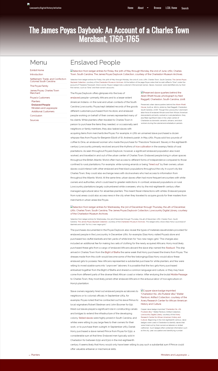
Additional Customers (43, 111)
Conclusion (36, 115)
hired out (154, 164)
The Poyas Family (39, 86)
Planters (36, 101)
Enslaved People (41, 104)
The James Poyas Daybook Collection (93, 222)
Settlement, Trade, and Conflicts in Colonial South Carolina (48, 80)
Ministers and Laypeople (44, 108)
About (143, 8)
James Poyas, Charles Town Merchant (44, 91)
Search (185, 8)
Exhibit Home (37, 70)
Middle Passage (179, 274)
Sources (34, 120)
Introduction (36, 74)
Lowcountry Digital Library (151, 314)
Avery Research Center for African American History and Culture (161, 317)
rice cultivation (143, 146)
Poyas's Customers (40, 97)
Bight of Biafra (112, 252)
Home (130, 8)
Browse (157, 8)
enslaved (75, 97)
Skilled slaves (86, 318)
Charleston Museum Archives (111, 82)
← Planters (34, 355)
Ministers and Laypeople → (175, 355)
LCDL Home (171, 8)
